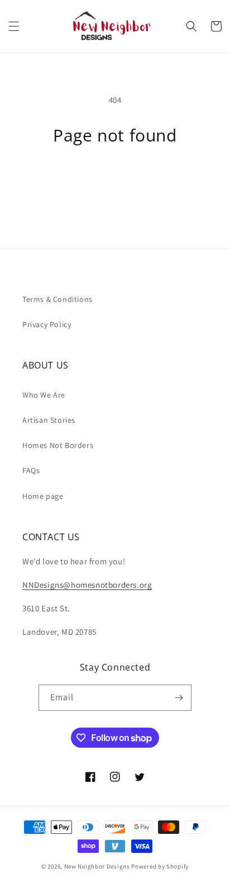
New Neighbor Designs (97, 866)
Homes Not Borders (57, 445)
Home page (42, 496)
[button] (14, 26)
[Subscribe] (178, 698)
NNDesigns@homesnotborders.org (87, 584)
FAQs (31, 470)
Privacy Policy (46, 324)
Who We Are (43, 395)
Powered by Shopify (160, 866)
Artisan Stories (48, 420)
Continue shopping (115, 175)
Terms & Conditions (57, 299)
